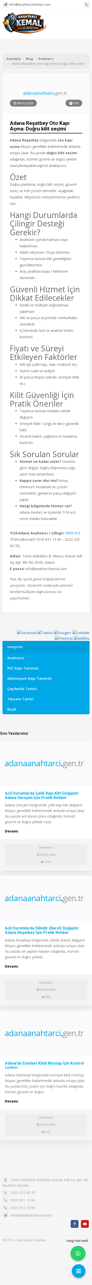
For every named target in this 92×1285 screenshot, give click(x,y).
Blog (29, 58)
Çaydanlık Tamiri (22, 688)
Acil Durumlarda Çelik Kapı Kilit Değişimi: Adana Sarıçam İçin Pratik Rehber (42, 795)
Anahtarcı (46, 58)
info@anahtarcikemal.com (29, 4)
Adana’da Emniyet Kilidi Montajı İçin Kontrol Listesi (44, 1065)
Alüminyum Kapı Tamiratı (29, 678)
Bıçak (11, 709)
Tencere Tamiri (20, 699)
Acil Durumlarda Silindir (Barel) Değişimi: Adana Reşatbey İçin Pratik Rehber (42, 930)
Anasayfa (13, 58)
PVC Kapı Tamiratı (23, 668)
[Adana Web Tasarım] (77, 1240)
